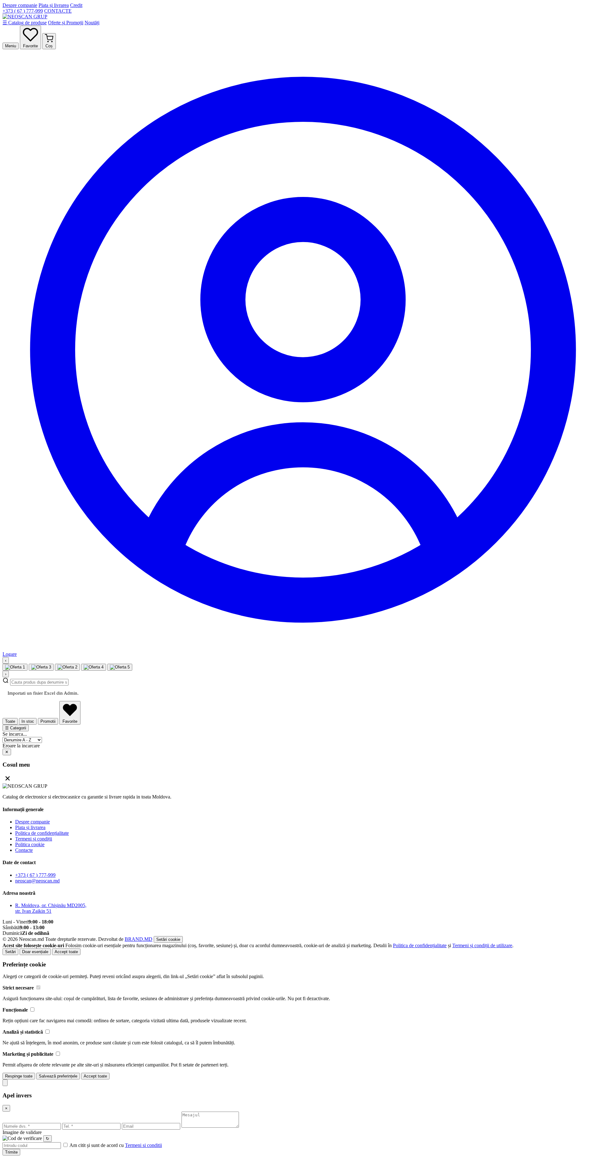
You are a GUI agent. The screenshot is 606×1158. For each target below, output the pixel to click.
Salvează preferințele (58, 1076)
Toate (10, 721)
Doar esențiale (35, 951)
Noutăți (92, 22)
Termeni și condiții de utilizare (482, 945)
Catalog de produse (25, 22)
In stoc (27, 721)
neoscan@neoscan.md (37, 880)
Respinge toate (19, 1076)
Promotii (48, 721)
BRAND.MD (138, 939)
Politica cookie (30, 844)
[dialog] (303, 1020)
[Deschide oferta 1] (15, 667)
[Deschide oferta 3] (67, 667)
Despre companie (20, 5)
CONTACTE (58, 11)
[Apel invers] (5, 1082)
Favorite (69, 721)
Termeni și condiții (33, 838)
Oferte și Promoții (65, 22)
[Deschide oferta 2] (41, 667)
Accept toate (66, 951)
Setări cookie (168, 939)
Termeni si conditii (143, 1145)
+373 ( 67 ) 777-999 (23, 11)
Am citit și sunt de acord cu (115, 1145)
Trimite (11, 1152)
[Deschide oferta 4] (93, 667)
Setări (10, 951)
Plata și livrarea (54, 5)
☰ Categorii (15, 728)
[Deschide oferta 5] (119, 667)
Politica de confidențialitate (42, 833)
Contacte (24, 850)
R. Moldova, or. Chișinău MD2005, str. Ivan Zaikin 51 (50, 908)
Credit (76, 5)
